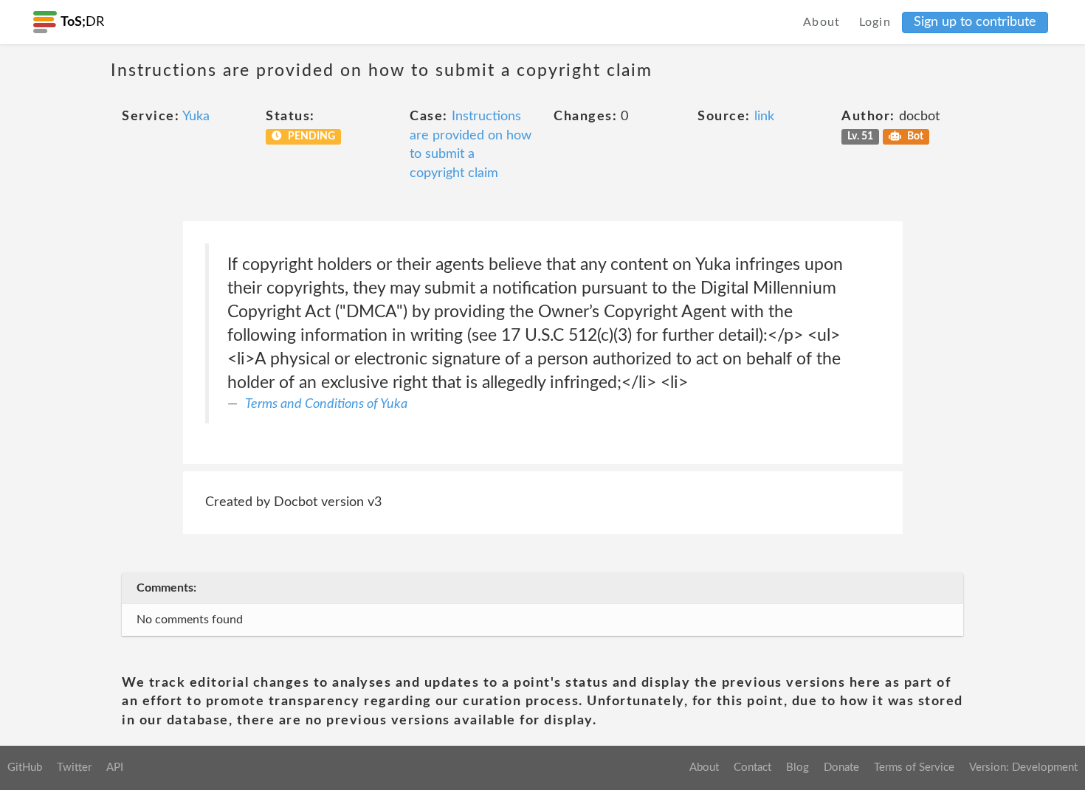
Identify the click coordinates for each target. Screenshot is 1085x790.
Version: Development (1023, 767)
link (764, 116)
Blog (797, 767)
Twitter (74, 767)
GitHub (24, 767)
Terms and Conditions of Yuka (326, 404)
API (114, 767)
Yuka (196, 116)
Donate (841, 767)
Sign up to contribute (975, 22)
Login (875, 22)
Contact (752, 767)
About (822, 22)
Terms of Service (914, 767)
